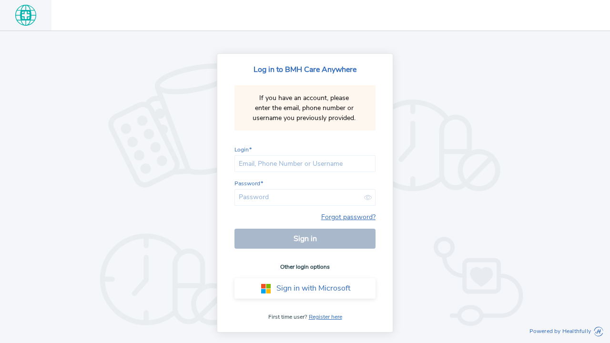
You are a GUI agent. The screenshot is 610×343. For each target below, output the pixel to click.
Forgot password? (348, 217)
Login (241, 150)
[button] (368, 197)
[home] (25, 15)
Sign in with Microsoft (313, 288)
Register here (325, 317)
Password (247, 184)
